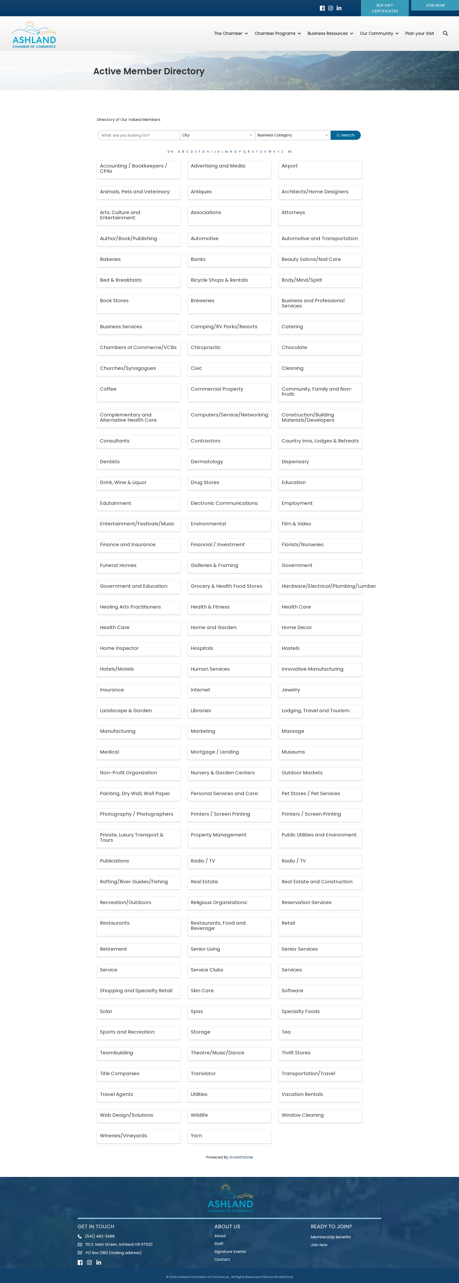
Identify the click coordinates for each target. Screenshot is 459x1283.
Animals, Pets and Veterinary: (135, 191)
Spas (197, 1011)
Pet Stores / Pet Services (311, 793)
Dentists (110, 461)
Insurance (112, 689)
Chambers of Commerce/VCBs (138, 347)
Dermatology (207, 461)
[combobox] (218, 135)
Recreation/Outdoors (125, 902)
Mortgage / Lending (215, 752)
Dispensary (295, 461)
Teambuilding (116, 1052)
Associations (206, 212)
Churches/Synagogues (128, 368)
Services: (292, 969)
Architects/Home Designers (315, 191)
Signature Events (230, 1251)
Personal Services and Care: (225, 793)
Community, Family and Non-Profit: (317, 392)
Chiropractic (206, 347)
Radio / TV (203, 860)
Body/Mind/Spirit (302, 280)
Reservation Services (307, 902)
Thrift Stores (296, 1052)
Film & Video (296, 523)
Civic (196, 368)
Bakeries (110, 259)
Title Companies (119, 1073)
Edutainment (115, 503)
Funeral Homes (118, 565)
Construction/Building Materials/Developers (308, 417)
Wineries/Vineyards (123, 1135)
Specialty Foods (301, 1011)
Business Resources (328, 33)
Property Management (218, 834)
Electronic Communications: (224, 503)
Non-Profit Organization (128, 772)
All (289, 152)
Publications (114, 860)
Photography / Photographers (136, 814)
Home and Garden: (214, 627)
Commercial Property (217, 389)
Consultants (115, 440)
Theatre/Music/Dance (217, 1052)
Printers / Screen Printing (220, 814)
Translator (203, 1073)
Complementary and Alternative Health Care (128, 417)
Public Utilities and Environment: (319, 834)
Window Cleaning (303, 1115)
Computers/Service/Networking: (230, 414)
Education (294, 482)
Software (292, 990)
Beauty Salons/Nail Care (311, 259)
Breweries (202, 300)
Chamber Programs (275, 33)
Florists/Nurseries (303, 544)
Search (348, 135)
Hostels (291, 648)
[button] (385, 8)
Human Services (210, 669)
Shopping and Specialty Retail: (136, 990)
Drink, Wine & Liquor (123, 482)
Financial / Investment (218, 544)
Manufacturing (118, 731)
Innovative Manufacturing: (313, 669)
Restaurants (115, 923)
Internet (200, 689)
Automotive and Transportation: (320, 238)
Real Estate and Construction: (317, 881)
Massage (293, 731)
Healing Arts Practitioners (130, 607)
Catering (292, 326)
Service (108, 969)
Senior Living (205, 949)
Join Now (319, 1245)
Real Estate (204, 881)
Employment (297, 503)
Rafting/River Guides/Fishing (134, 881)
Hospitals (202, 648)
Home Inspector (119, 648)
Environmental (208, 523)
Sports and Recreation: (127, 1032)
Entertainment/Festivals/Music (137, 523)
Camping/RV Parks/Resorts (224, 326)
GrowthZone (241, 1157)
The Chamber (228, 33)
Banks (198, 259)
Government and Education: (134, 586)
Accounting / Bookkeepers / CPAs (133, 168)
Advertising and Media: (218, 165)
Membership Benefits (331, 1237)
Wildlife (199, 1115)
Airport (290, 165)
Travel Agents (116, 1094)
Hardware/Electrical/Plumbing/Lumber (329, 586)
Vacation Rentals (302, 1094)
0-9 (170, 152)
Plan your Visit (419, 33)
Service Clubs (207, 969)
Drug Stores (205, 482)
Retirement (113, 949)
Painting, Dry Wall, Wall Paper (135, 793)
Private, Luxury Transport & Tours (132, 837)
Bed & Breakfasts (121, 280)
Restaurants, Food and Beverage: (218, 926)
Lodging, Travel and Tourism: (316, 710)
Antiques (201, 191)
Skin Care (202, 990)
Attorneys (293, 212)
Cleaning (293, 368)
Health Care (296, 607)
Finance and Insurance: (128, 544)
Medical (109, 752)
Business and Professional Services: (313, 303)
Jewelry (291, 689)
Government (297, 565)
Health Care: (115, 627)
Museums (293, 752)
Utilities (199, 1094)
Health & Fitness (210, 607)
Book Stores (114, 300)
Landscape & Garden (126, 710)
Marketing (203, 731)
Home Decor (297, 627)
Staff (219, 1243)
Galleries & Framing (214, 565)
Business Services (121, 326)
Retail (288, 923)
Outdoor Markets (302, 772)
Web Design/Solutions (126, 1115)
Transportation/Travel (308, 1073)
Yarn (196, 1135)
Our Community (376, 33)
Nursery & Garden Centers (223, 772)
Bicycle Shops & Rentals (219, 280)
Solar (106, 1011)
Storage (200, 1032)
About (220, 1236)
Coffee (108, 389)
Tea (286, 1032)
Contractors (205, 440)
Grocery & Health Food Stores (226, 586)
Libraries (201, 710)
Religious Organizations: (219, 902)
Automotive (205, 238)
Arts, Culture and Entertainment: (120, 215)
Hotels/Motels (117, 669)
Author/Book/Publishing (128, 238)
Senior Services (300, 949)
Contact (222, 1259)
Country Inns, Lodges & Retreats (320, 440)
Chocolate (294, 347)
